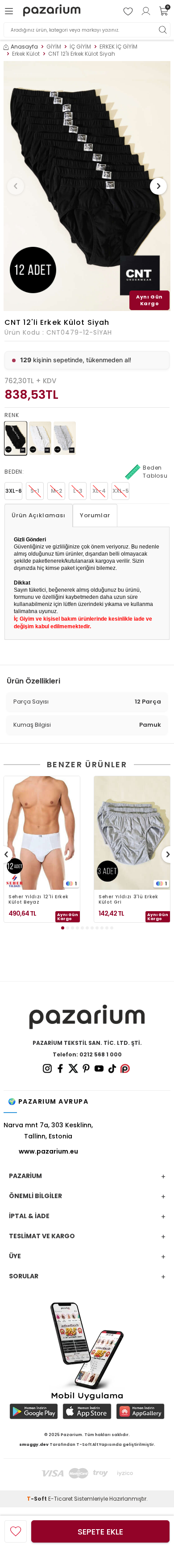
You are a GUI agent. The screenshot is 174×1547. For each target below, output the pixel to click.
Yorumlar (95, 515)
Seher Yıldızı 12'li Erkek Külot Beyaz (38, 899)
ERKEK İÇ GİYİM (118, 46)
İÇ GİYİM (80, 46)
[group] (87, 186)
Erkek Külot (26, 53)
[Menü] (10, 11)
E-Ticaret (60, 1498)
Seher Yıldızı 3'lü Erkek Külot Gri (128, 899)
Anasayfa (24, 46)
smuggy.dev (34, 1444)
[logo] (52, 11)
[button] (15, 186)
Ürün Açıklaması (39, 515)
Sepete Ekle (100, 1531)
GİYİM (53, 46)
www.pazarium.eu (48, 1151)
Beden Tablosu (155, 471)
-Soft (37, 1498)
